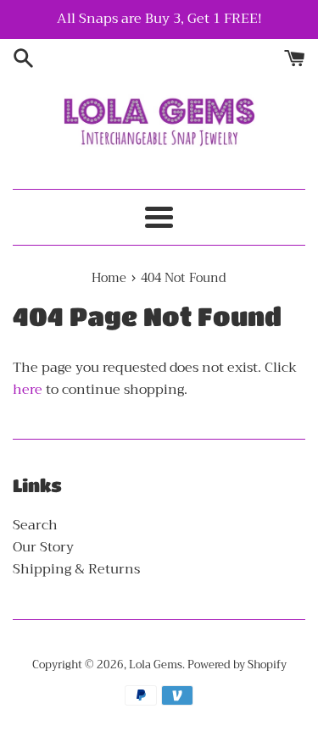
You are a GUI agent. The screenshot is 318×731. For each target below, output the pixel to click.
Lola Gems (155, 665)
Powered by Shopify (237, 665)
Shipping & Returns (76, 569)
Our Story (43, 547)
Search (35, 525)
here (27, 389)
